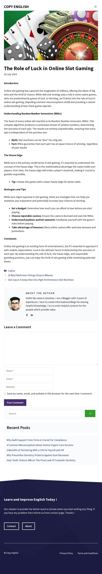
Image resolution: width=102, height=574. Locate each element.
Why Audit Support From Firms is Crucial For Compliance (37, 440)
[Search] (90, 413)
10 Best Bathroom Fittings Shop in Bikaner (30, 275)
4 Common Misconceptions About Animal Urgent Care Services (40, 445)
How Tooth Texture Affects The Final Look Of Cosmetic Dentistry (41, 460)
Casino (11, 270)
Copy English (16, 6)
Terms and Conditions (87, 553)
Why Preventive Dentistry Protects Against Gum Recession (38, 455)
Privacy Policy (66, 553)
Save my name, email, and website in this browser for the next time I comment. (49, 393)
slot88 (67, 102)
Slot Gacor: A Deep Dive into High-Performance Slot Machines (41, 279)
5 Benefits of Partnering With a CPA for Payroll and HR (35, 450)
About (28, 526)
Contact (11, 526)
